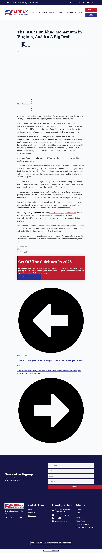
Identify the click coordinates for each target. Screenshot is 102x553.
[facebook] (70, 2)
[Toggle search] (92, 2)
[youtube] (87, 2)
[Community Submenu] (75, 12)
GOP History (80, 518)
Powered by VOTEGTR (51, 551)
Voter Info (34, 12)
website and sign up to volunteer (62, 213)
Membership (32, 516)
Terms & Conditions (82, 524)
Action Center (47, 12)
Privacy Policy (80, 521)
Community (70, 12)
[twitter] (79, 2)
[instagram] (75, 2)
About (81, 12)
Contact (78, 512)
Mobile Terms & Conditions (85, 527)
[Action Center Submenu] (53, 12)
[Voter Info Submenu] (39, 12)
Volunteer (31, 512)
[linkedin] (83, 2)
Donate (30, 509)
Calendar (60, 12)
